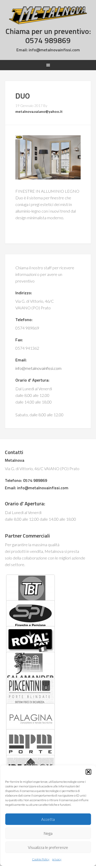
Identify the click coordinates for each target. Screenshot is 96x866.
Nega (48, 833)
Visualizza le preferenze (48, 847)
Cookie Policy (40, 859)
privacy (56, 859)
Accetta (48, 819)
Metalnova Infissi (48, 15)
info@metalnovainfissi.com (54, 50)
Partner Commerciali (27, 536)
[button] (88, 771)
